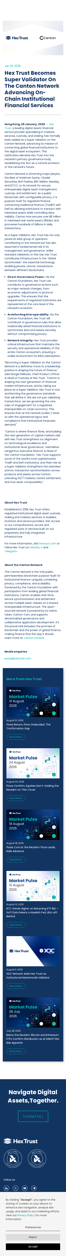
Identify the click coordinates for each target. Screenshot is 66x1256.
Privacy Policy (26, 1215)
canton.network (34, 638)
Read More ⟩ (16, 736)
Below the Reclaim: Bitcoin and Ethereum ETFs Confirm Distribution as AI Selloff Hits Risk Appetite (32, 1039)
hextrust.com (47, 543)
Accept (33, 1246)
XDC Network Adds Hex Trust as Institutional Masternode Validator (28, 975)
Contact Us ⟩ (33, 1116)
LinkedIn (34, 547)
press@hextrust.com (18, 658)
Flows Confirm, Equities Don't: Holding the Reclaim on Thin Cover (32, 788)
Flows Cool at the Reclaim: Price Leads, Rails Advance (31, 849)
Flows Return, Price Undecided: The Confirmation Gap (28, 726)
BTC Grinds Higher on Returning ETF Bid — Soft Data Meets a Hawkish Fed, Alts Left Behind (32, 912)
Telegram (11, 551)
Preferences (33, 1227)
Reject (33, 1237)
